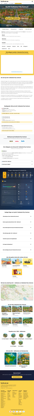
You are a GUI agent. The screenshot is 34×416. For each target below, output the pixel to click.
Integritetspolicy (25, 396)
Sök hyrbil (3, 46)
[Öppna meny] (32, 1)
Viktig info (14, 46)
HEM (1, 3)
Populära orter (4, 48)
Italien (8, 393)
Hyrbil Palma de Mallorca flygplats (3, 399)
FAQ (21, 46)
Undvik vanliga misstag (20, 401)
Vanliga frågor (25, 394)
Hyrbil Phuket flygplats (3, 405)
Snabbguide (9, 46)
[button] (17, 291)
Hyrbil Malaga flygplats (3, 393)
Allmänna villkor (25, 395)
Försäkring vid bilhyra (20, 396)
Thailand (8, 398)
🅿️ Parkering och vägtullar (17, 164)
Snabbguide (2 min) (25, 18)
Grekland (8, 395)
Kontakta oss (25, 393)
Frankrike (8, 396)
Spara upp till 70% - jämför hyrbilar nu (13, 18)
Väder (18, 46)
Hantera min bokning (25, 398)
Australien (9, 399)
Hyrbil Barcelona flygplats (3, 397)
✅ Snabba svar (17, 151)
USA (8, 397)
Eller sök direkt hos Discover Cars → (17, 71)
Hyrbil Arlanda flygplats (3, 403)
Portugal (8, 394)
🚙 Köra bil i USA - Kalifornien (17, 161)
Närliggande (25, 46)
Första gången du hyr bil (20, 394)
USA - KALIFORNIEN (11, 3)
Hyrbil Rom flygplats (2, 407)
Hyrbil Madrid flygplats (3, 401)
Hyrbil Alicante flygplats (3, 395)
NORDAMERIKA (5, 3)
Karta (9, 48)
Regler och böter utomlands (20, 403)
